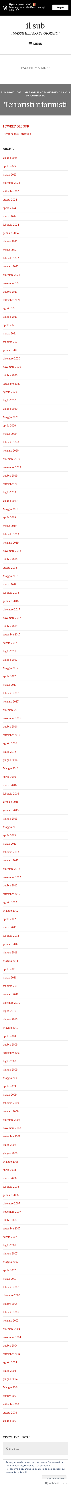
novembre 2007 (12, 1211)
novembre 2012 (12, 877)
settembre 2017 (11, 634)
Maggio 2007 (10, 1261)
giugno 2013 (10, 818)
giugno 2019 (10, 500)
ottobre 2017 (10, 626)
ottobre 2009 (10, 1044)
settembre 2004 (11, 1353)
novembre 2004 (12, 1337)
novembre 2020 (12, 366)
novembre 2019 (12, 467)
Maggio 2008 (10, 1161)
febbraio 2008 (11, 1186)
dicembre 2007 (11, 1203)
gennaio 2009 (11, 1111)
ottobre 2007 (10, 1220)
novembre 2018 (12, 550)
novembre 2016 (12, 718)
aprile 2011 (9, 969)
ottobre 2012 (10, 885)
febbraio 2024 (11, 224)
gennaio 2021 (11, 350)
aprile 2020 (9, 425)
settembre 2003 (11, 1404)
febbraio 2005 (11, 1312)
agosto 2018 (10, 567)
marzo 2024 (10, 216)
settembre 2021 (11, 300)
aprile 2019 (9, 517)
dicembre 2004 (11, 1328)
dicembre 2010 (11, 1002)
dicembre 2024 (11, 182)
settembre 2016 (11, 734)
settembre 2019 (11, 483)
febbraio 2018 (11, 592)
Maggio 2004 (10, 1387)
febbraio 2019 (11, 534)
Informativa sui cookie (17, 1472)
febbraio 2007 (11, 1287)
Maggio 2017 (10, 668)
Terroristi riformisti (35, 105)
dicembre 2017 (11, 609)
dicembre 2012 (11, 868)
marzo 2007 (10, 1278)
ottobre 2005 (10, 1303)
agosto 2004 (10, 1362)
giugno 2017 (10, 659)
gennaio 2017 (11, 701)
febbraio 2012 (11, 935)
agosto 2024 (10, 199)
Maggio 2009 (10, 1077)
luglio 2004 (9, 1370)
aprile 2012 (9, 919)
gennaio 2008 (11, 1195)
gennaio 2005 (11, 1320)
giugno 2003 (10, 1420)
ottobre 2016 (10, 726)
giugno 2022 (10, 241)
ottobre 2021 (10, 291)
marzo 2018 (10, 584)
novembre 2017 (12, 617)
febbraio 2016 (11, 793)
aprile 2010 (9, 1036)
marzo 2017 (10, 684)
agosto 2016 (10, 743)
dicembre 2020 (11, 358)
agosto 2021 (10, 308)
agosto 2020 (10, 391)
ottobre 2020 (10, 375)
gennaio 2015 (11, 810)
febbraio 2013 (11, 852)
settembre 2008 (11, 1136)
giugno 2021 (10, 316)
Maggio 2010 (10, 1027)
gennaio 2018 (11, 601)
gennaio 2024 (11, 233)
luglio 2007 (9, 1245)
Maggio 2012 (10, 910)
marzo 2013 (10, 843)
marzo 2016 (10, 785)
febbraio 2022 (11, 258)
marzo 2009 (10, 1094)
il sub (35, 26)
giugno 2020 (10, 408)
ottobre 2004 (10, 1345)
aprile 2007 (9, 1270)
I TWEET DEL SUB (16, 126)
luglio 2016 (9, 751)
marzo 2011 (9, 977)
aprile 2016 (9, 776)
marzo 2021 (10, 333)
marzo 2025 (10, 174)
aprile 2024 (9, 208)
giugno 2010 (10, 1019)
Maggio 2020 (10, 417)
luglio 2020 (9, 400)
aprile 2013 (9, 835)
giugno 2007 (10, 1253)
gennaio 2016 (11, 801)
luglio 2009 (9, 1061)
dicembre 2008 (11, 1119)
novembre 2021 (12, 283)
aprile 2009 (9, 1086)
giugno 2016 (10, 759)
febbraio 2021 (11, 341)
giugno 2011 (10, 952)
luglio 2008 (9, 1144)
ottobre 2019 (10, 475)
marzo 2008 (10, 1178)
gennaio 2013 (11, 860)
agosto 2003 (10, 1412)
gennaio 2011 (10, 994)
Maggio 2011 (10, 960)
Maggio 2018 (10, 576)
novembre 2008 (12, 1128)
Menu (37, 43)
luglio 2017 (9, 651)
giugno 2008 (10, 1153)
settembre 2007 (11, 1228)
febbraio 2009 (11, 1103)
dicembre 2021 (11, 274)
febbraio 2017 (11, 693)
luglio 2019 (9, 492)
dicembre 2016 (11, 709)
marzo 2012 (10, 927)
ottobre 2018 (10, 559)
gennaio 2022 (11, 266)
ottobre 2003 (10, 1395)
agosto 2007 (10, 1236)
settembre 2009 (11, 1052)
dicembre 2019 (11, 458)
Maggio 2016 (10, 768)
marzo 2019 (10, 525)
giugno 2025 (10, 157)
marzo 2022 (10, 249)
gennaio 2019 (11, 542)
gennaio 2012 (11, 944)
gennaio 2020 (11, 450)
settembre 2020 (11, 383)
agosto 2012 (10, 902)
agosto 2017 (10, 642)
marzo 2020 (10, 433)
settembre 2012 (11, 893)
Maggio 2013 (10, 827)
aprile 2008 (9, 1169)
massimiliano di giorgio (41, 92)
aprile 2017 (9, 676)
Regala (60, 7)
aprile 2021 (9, 325)
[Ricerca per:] (35, 1448)
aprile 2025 (9, 166)
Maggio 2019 (10, 509)
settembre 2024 (11, 191)
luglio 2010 (9, 1010)
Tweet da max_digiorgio (17, 133)
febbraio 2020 (11, 442)
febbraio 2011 (11, 985)
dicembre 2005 (11, 1295)
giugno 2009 (10, 1069)
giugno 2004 (10, 1379)
